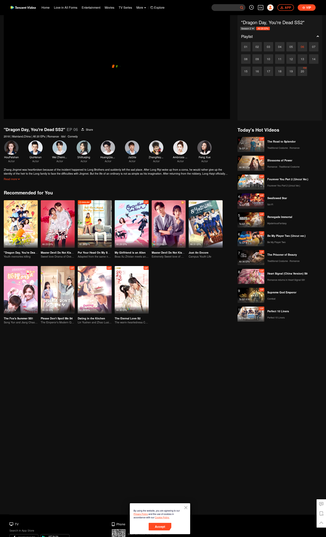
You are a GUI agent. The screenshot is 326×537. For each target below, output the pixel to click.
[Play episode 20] (302, 71)
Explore (159, 7)
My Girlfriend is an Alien (130, 252)
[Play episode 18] (279, 71)
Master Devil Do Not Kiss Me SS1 (62, 252)
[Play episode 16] (257, 71)
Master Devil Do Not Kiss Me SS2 (173, 252)
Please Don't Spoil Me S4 (57, 318)
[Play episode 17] (268, 71)
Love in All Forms (65, 7)
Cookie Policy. (162, 517)
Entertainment (91, 7)
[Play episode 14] (313, 59)
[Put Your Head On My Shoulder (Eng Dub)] (95, 224)
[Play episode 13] (302, 59)
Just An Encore (198, 252)
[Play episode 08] (246, 59)
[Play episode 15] (246, 71)
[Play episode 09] (257, 59)
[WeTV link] (23, 8)
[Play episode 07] (313, 46)
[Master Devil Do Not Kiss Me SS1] (58, 224)
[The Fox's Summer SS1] (21, 290)
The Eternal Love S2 (128, 318)
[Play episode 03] (268, 46)
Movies (109, 7)
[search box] (241, 7)
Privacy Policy (141, 514)
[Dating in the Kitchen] (95, 290)
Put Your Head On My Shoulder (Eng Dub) (104, 252)
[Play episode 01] (246, 46)
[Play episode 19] (291, 71)
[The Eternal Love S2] (132, 290)
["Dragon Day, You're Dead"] (21, 224)
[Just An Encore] (206, 224)
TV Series (125, 7)
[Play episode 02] (257, 46)
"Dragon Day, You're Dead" (21, 252)
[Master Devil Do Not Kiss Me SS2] (169, 224)
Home (46, 7)
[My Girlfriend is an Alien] (132, 224)
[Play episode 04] (279, 46)
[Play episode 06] (302, 46)
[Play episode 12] (291, 59)
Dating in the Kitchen (91, 318)
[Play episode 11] (279, 59)
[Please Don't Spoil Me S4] (58, 290)
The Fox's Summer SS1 (18, 318)
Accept (160, 526)
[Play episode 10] (268, 59)
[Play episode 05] (291, 46)
